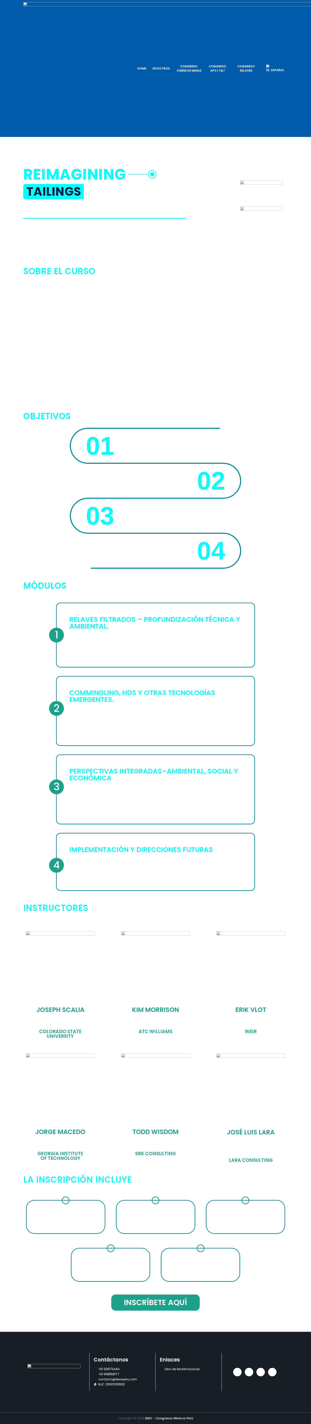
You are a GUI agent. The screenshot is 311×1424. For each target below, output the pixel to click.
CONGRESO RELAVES (246, 68)
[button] (53, 191)
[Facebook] (260, 1372)
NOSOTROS (161, 68)
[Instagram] (249, 1372)
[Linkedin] (237, 1372)
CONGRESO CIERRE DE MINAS (189, 68)
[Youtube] (272, 1372)
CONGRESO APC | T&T (217, 68)
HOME (141, 68)
